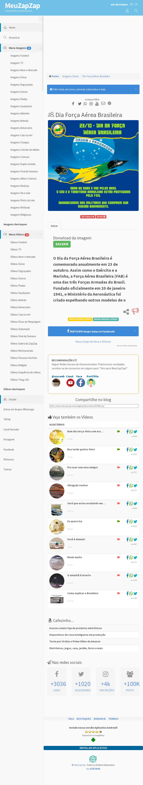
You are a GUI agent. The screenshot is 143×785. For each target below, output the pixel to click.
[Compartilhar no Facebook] (74, 103)
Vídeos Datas (17, 264)
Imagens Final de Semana (24, 171)
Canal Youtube (11, 429)
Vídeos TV (15, 249)
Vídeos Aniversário (20, 307)
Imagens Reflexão (20, 207)
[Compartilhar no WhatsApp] (86, 103)
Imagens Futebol (19, 55)
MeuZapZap (80, 765)
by (93, 768)
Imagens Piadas (18, 99)
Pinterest (8, 459)
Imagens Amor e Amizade (23, 70)
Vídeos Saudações (20, 293)
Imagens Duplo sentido (23, 164)
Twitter (7, 469)
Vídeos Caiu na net (20, 314)
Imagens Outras (19, 91)
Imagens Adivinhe (19, 113)
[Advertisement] (93, 43)
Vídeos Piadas (17, 285)
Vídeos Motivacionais (21, 350)
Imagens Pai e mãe (20, 193)
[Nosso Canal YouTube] (97, 103)
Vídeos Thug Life (19, 379)
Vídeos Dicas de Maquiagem (25, 321)
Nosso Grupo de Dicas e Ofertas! (93, 341)
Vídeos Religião (18, 365)
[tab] (54, 226)
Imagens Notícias (19, 186)
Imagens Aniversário (21, 128)
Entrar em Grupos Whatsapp (18, 409)
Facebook (8, 449)
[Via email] (103, 103)
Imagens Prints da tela (22, 200)
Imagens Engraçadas (21, 84)
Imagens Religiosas (20, 214)
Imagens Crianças (19, 157)
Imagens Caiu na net (21, 135)
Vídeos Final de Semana (23, 336)
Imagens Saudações (21, 106)
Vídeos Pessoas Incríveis (23, 358)
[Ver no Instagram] (91, 103)
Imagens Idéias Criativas (23, 178)
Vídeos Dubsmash (20, 329)
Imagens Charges (19, 142)
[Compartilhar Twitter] (80, 103)
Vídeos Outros (18, 278)
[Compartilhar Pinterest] (109, 103)
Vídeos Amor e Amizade (22, 256)
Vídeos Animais (18, 300)
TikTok (7, 419)
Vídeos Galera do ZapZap (23, 343)
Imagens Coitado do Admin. (25, 149)
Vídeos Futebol (18, 242)
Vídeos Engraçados (20, 271)
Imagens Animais (19, 120)
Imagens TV (16, 63)
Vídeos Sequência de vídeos (25, 372)
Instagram (8, 439)
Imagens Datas (18, 77)
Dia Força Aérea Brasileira (96, 76)
